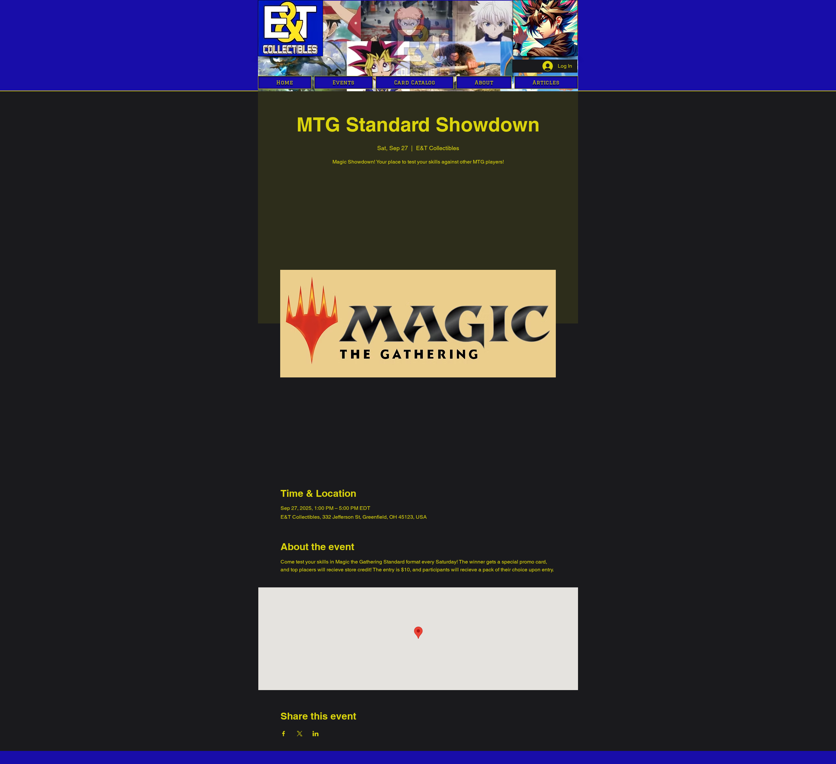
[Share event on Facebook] (284, 733)
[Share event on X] (300, 733)
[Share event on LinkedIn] (316, 733)
